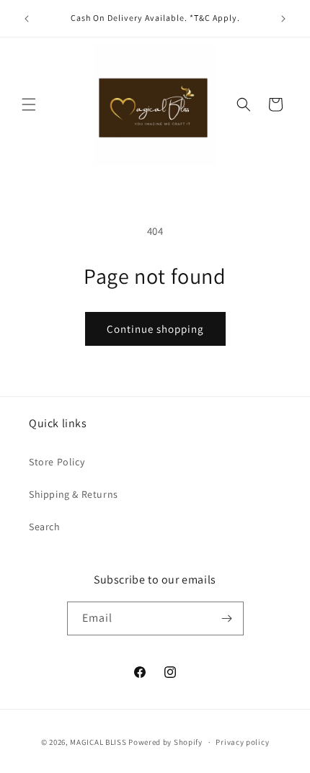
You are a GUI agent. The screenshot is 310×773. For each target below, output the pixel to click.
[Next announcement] (283, 19)
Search (45, 526)
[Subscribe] (227, 618)
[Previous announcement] (27, 19)
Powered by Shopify (165, 742)
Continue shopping (155, 329)
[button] (29, 104)
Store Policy (56, 461)
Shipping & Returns (73, 494)
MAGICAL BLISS (98, 742)
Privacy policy (242, 742)
